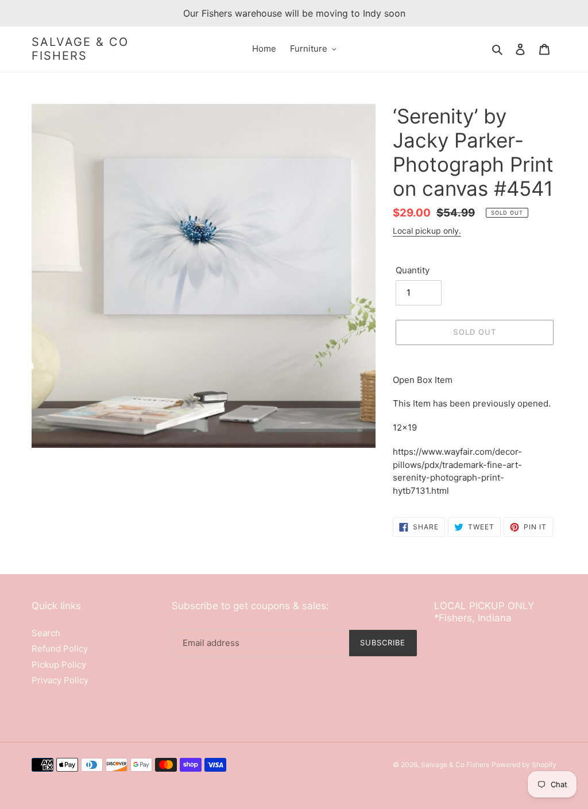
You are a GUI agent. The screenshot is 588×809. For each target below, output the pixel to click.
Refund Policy (60, 648)
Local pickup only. (427, 230)
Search (46, 633)
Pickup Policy (59, 664)
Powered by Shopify (524, 764)
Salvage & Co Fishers (80, 49)
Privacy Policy (60, 680)
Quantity (413, 270)
